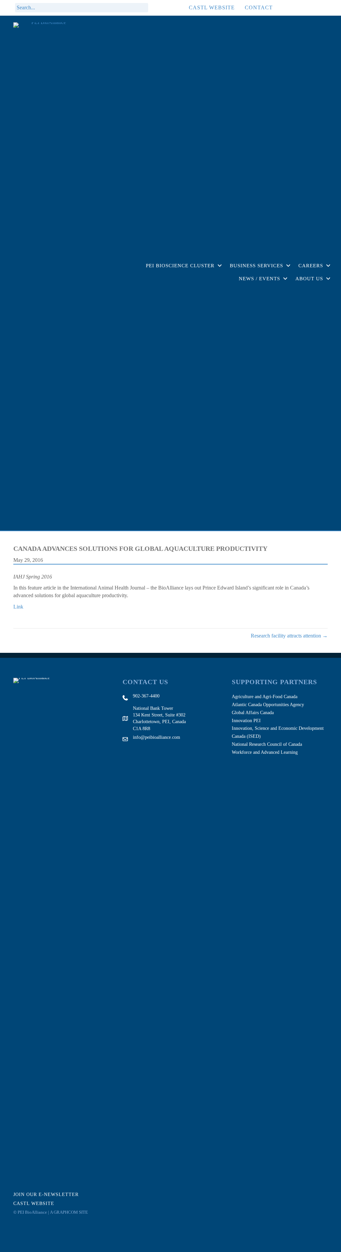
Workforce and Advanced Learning (265, 752)
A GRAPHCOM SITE (69, 1212)
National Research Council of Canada (267, 744)
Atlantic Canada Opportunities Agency (268, 704)
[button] (157, 8)
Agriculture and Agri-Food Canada (264, 696)
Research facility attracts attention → (289, 635)
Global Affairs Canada (253, 712)
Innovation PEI (246, 720)
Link (18, 607)
